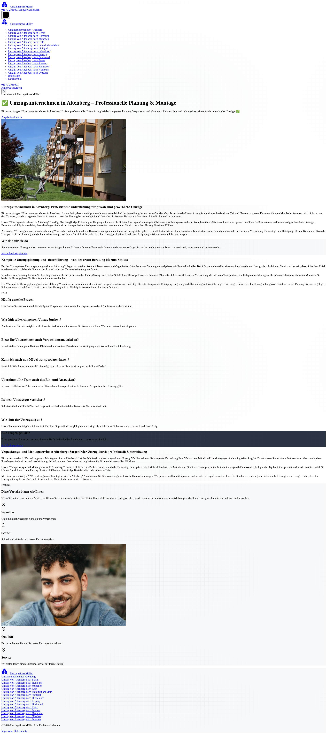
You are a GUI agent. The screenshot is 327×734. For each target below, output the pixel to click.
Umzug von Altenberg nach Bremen (27, 63)
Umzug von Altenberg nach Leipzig (27, 54)
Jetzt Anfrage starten (12, 445)
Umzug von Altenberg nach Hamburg (28, 35)
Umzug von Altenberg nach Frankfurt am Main (33, 45)
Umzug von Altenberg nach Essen (26, 60)
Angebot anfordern (29, 9)
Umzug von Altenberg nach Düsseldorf (29, 51)
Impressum (14, 75)
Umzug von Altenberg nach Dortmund (29, 57)
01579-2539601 (10, 9)
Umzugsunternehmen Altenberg (25, 29)
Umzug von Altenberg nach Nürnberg (28, 69)
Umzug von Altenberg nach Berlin (26, 32)
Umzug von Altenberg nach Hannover (28, 66)
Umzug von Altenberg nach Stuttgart (28, 48)
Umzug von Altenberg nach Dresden (28, 72)
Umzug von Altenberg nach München (28, 38)
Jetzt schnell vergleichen (14, 253)
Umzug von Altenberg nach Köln (26, 42)
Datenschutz (14, 78)
